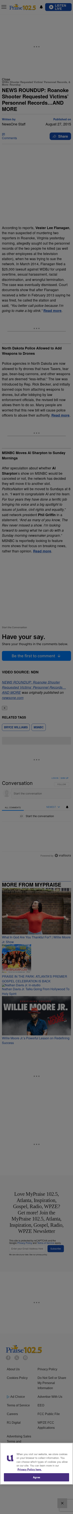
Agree (36, 1477)
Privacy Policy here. (30, 1469)
